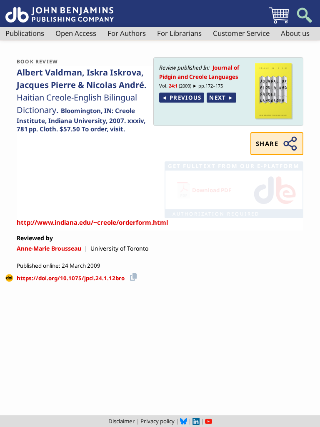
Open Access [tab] (75, 33)
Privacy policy (157, 421)
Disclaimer (121, 421)
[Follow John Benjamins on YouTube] (208, 421)
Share (267, 143)
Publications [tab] (24, 33)
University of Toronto (119, 248)
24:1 (173, 86)
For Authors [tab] (127, 33)
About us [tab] (295, 33)
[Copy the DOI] (132, 275)
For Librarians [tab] (179, 33)
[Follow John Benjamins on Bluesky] (183, 421)
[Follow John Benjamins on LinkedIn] (196, 421)
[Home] (59, 10)
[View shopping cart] (279, 23)
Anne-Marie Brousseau (49, 248)
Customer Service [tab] (241, 33)
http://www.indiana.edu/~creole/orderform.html (92, 222)
